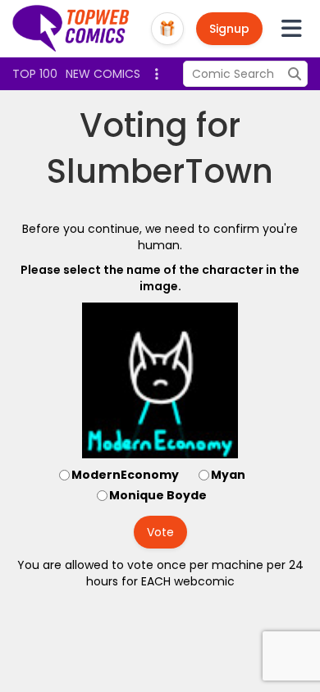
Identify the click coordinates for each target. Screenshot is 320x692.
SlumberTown (160, 171)
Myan (228, 475)
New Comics (103, 74)
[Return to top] (71, 28)
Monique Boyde (158, 495)
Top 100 (34, 74)
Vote (160, 532)
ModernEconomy (125, 475)
